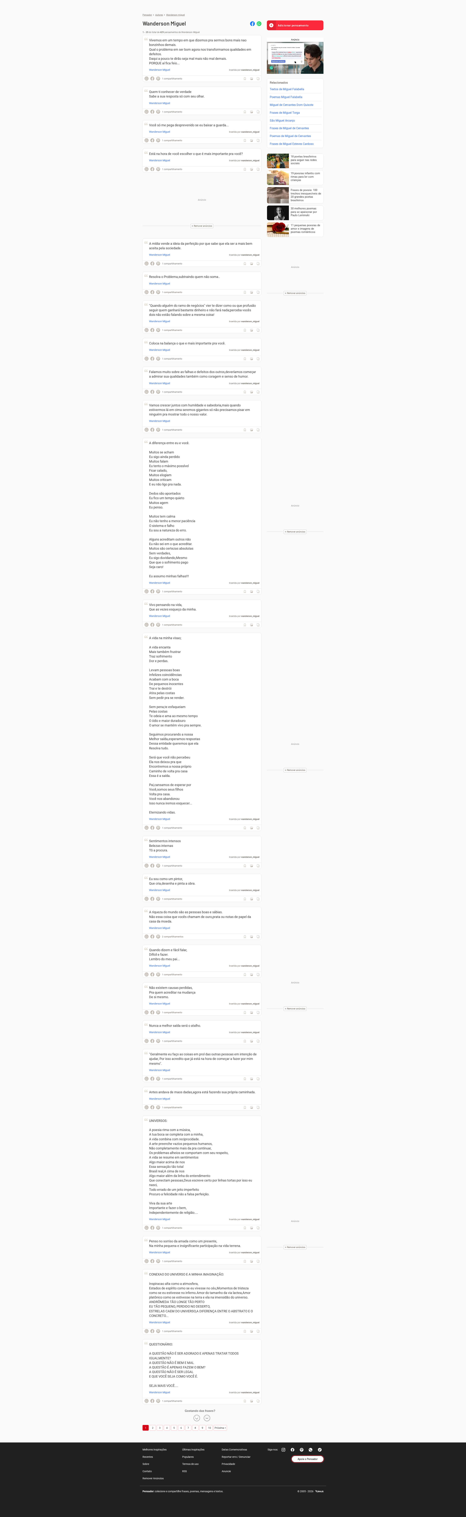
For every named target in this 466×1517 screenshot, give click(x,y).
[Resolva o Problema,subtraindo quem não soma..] (251, 292)
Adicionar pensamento (293, 25)
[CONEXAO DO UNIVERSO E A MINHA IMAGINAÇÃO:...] (251, 1331)
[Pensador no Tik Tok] (319, 1449)
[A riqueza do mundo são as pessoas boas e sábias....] (251, 937)
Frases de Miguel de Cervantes (289, 128)
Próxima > (220, 1427)
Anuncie (226, 1471)
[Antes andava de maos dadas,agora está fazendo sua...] (251, 1107)
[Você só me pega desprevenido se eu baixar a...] (251, 140)
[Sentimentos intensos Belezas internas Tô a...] (251, 866)
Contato (147, 1471)
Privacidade (228, 1464)
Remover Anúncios (153, 1478)
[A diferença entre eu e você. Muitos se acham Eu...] (251, 591)
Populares (188, 1456)
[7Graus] (319, 1491)
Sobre (146, 1464)
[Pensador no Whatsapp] (310, 1449)
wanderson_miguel (250, 70)
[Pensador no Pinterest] (301, 1449)
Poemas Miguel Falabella (286, 97)
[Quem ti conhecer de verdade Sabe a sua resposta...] (251, 112)
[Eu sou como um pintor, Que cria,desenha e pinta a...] (251, 899)
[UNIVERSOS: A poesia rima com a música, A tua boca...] (251, 1228)
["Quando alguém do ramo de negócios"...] (251, 330)
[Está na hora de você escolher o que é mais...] (251, 169)
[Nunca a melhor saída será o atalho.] (251, 1041)
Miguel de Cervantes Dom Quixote (291, 105)
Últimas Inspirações (193, 1449)
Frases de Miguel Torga (285, 112)
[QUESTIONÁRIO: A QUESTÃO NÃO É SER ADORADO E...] (251, 1401)
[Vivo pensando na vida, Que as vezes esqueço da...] (251, 625)
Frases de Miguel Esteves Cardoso (292, 144)
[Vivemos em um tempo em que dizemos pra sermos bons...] (251, 79)
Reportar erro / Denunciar (236, 1456)
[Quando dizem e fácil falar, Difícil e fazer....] (251, 975)
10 (209, 1427)
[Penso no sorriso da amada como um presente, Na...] (251, 1261)
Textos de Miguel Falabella (287, 89)
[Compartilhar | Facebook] (252, 23)
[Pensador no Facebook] (292, 1449)
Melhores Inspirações (155, 1449)
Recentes (148, 1456)
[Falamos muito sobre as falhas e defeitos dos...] (251, 392)
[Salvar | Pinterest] (158, 79)
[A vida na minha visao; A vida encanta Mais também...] (251, 828)
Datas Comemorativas (234, 1449)
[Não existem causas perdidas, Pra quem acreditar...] (251, 1012)
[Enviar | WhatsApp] (259, 23)
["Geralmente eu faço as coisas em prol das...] (251, 1079)
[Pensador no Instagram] (283, 1449)
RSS (184, 1471)
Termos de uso (190, 1464)
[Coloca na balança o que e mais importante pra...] (251, 359)
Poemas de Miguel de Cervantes (290, 136)
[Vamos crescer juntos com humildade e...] (251, 430)
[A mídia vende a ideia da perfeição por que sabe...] (251, 264)
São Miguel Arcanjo (282, 120)
